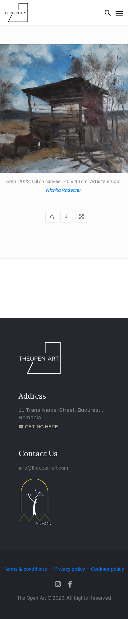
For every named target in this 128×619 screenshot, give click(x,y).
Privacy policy (69, 569)
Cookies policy (107, 569)
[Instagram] (57, 584)
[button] (38, 426)
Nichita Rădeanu (63, 190)
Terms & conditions (26, 569)
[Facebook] (70, 584)
